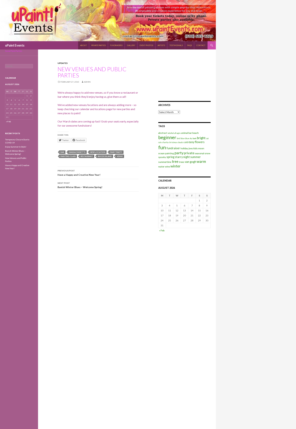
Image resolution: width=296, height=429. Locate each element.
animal (184, 132)
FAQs (189, 45)
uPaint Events (14, 45)
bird (178, 138)
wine (167, 166)
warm (201, 161)
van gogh (190, 161)
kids (195, 148)
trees (181, 161)
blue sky (188, 138)
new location (97, 152)
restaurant (87, 156)
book (194, 138)
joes (191, 148)
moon (201, 148)
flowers (200, 142)
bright (201, 138)
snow (207, 153)
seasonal (199, 153)
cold (185, 142)
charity (165, 142)
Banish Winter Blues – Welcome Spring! (80, 185)
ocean (161, 153)
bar (62, 152)
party (178, 152)
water (161, 166)
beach (195, 132)
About (83, 45)
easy (191, 142)
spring (170, 157)
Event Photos (146, 45)
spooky (162, 157)
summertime (164, 161)
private (189, 153)
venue (120, 156)
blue (183, 138)
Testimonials (176, 45)
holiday (184, 148)
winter (175, 166)
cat (207, 138)
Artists (161, 45)
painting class (68, 156)
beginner (167, 137)
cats (160, 142)
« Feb (162, 230)
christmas (173, 142)
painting (169, 153)
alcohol (171, 133)
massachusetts (77, 152)
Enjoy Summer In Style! (15, 146)
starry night (182, 157)
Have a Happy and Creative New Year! (79, 172)
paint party (116, 152)
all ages (177, 133)
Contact (200, 45)
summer (195, 157)
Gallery (131, 45)
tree (175, 161)
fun (162, 147)
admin (87, 82)
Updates (62, 63)
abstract (162, 132)
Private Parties (98, 45)
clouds (180, 142)
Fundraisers (116, 45)
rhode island (105, 156)
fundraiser (173, 148)
